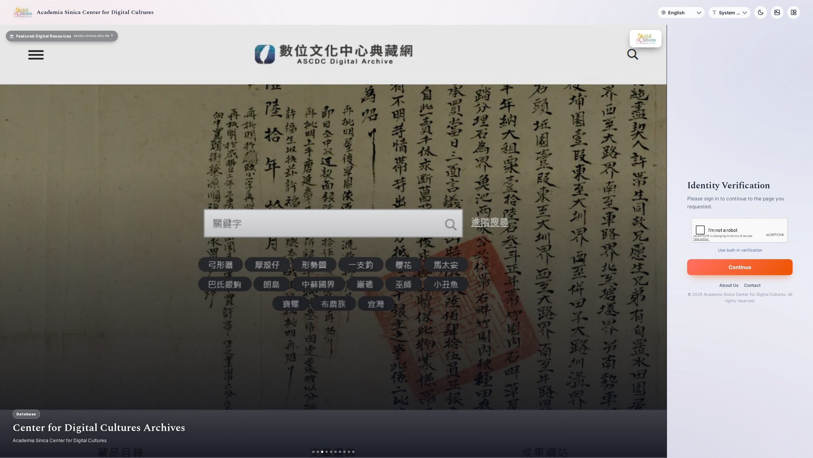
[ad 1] (313, 452)
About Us (728, 285)
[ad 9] (349, 452)
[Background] (777, 12)
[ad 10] (353, 452)
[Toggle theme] (760, 12)
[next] (655, 241)
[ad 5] (331, 452)
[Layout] (793, 12)
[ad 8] (344, 452)
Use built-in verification (740, 250)
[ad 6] (335, 452)
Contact (752, 285)
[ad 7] (340, 452)
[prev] (11, 241)
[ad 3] (322, 452)
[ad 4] (327, 452)
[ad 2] (318, 452)
